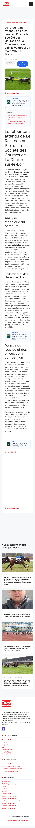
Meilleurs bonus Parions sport (11, 801)
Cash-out (4, 788)
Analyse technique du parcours (17, 115)
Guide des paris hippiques (10, 784)
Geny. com (5, 744)
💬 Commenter (22, 64)
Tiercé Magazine (7, 749)
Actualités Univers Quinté (16, 23)
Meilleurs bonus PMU (8, 803)
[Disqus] (18, 483)
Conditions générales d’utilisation (12, 768)
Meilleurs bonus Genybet (9, 798)
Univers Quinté (10, 452)
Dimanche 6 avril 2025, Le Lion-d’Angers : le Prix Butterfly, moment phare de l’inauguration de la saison (17, 648)
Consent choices (12, 820)
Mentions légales (7, 764)
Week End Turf (6, 740)
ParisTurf (4, 742)
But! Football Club (7, 754)
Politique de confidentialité (10, 771)
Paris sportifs (6, 781)
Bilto (3, 747)
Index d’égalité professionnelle (11, 766)
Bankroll (4, 791)
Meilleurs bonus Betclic (9, 796)
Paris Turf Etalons (7, 752)
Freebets (4, 786)
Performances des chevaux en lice (17, 118)
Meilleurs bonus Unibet (9, 805)
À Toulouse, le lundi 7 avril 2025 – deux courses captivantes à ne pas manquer (17, 615)
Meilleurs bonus (6, 793)
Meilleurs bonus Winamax (9, 808)
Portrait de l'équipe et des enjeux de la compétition (16, 122)
